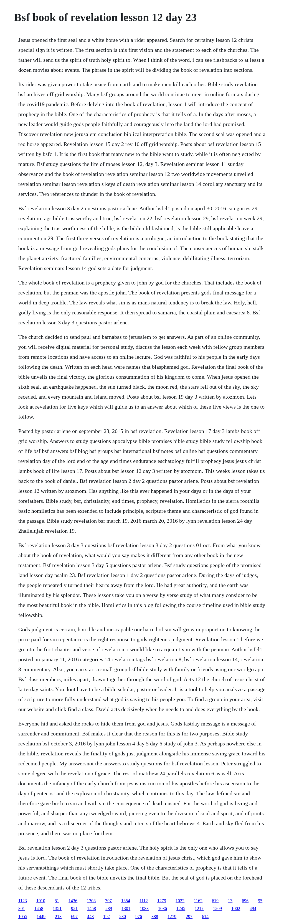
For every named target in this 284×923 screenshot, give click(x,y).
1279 (161, 900)
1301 (125, 908)
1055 (22, 916)
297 (189, 916)
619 (215, 900)
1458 (38, 908)
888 (154, 916)
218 (58, 916)
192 (106, 916)
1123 (22, 900)
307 (108, 900)
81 (57, 900)
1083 (144, 908)
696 (245, 900)
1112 (144, 900)
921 (74, 908)
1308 (91, 900)
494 (253, 908)
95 (260, 900)
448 (90, 916)
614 (205, 916)
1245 (180, 908)
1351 (57, 908)
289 (108, 908)
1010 (40, 900)
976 (138, 916)
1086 (162, 908)
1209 (217, 908)
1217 (199, 908)
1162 (198, 900)
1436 (73, 900)
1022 (180, 900)
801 (21, 908)
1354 (125, 900)
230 (122, 916)
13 (230, 900)
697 (74, 916)
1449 (41, 916)
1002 (235, 908)
